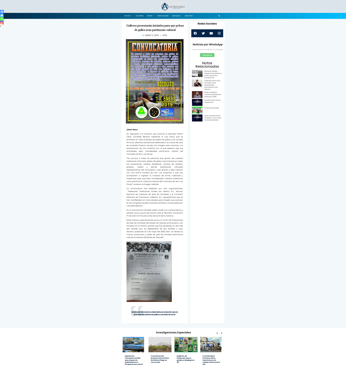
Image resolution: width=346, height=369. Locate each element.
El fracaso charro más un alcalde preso (212, 101)
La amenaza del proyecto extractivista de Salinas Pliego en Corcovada (160, 359)
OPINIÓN (149, 16)
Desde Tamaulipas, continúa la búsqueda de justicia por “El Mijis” (212, 94)
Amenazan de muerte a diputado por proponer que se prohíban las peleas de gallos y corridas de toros (154, 313)
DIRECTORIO (189, 16)
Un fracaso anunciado (211, 108)
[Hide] (0, 26)
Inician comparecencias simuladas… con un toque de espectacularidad (212, 118)
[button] (219, 16)
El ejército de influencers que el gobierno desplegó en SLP (185, 359)
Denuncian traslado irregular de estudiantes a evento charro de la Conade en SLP (213, 74)
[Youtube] (211, 33)
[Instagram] (2, 22)
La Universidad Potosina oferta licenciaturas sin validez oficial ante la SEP (211, 360)
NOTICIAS (127, 16)
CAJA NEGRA (139, 16)
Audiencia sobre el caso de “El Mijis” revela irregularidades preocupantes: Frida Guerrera (212, 85)
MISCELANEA (176, 16)
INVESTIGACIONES (163, 16)
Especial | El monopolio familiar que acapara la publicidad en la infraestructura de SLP (134, 360)
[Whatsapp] (2, 19)
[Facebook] (2, 12)
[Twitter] (2, 15)
